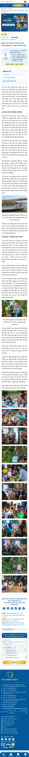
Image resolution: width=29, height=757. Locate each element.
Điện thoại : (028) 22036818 (9, 704)
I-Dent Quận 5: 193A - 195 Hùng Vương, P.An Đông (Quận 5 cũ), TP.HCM (14, 693)
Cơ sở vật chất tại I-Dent (8, 722)
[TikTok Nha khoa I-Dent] (23, 608)
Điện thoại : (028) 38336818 (9, 697)
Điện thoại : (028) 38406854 (9, 690)
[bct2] (11, 747)
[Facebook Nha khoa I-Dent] (4, 609)
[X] (9, 739)
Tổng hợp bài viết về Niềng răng (10, 732)
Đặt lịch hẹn (10, 64)
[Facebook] (2, 739)
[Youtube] (6, 739)
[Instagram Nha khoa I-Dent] (12, 609)
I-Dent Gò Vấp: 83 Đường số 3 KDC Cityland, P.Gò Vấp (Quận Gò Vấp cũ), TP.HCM (14, 700)
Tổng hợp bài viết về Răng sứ (10, 730)
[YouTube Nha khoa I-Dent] (8, 609)
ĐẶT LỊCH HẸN (19, 5)
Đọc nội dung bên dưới (9, 81)
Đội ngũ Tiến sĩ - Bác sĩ (8, 720)
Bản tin (3, 1)
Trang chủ (3, 8)
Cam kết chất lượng (7, 724)
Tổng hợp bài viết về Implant (9, 728)
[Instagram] (13, 739)
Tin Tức (9, 8)
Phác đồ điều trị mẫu (8, 629)
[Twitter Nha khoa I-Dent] (15, 609)
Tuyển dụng (8, 1)
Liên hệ (5, 726)
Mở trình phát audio (10, 77)
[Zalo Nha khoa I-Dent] (19, 608)
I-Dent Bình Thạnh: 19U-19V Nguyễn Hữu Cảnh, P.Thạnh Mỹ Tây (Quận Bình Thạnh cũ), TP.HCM (14, 685)
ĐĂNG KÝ (14, 662)
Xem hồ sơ (19, 64)
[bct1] (4, 747)
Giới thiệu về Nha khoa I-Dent (10, 719)
